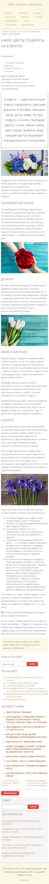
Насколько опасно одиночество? (25, 756)
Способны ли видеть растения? (20, 685)
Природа (37, 13)
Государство (10, 25)
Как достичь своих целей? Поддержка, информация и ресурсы (26, 736)
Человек (8, 13)
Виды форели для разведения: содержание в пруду (18, 854)
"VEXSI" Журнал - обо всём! (24, 4)
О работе (38, 17)
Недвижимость (11, 21)
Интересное (23, 13)
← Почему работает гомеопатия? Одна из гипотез (10, 782)
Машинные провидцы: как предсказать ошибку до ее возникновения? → (37, 784)
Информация (10, 793)
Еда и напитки (28, 25)
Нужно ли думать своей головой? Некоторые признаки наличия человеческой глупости (26, 749)
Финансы (25, 17)
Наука (26, 21)
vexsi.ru (18, 868)
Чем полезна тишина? (16, 699)
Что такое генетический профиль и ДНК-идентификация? (22, 846)
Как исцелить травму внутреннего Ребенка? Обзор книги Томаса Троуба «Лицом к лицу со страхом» (26, 719)
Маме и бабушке (14, 68)
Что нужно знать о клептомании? (26, 761)
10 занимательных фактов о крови (22, 683)
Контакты (24, 880)
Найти (32, 664)
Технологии (10, 17)
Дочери (9, 65)
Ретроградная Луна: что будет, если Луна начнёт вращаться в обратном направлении (27, 690)
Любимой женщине (15, 62)
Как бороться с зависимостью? (24, 741)
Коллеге (10, 71)
